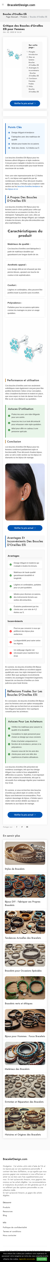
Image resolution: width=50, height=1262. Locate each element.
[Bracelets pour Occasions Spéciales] (25, 955)
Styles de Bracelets (15, 869)
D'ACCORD (42, 1259)
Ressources (8, 1211)
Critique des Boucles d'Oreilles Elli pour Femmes (23, 27)
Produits (23, 17)
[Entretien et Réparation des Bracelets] (25, 1086)
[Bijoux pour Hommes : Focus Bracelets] (25, 1020)
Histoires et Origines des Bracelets (23, 1134)
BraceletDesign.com (15, 1159)
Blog (5, 1215)
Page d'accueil (12, 17)
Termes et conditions (12, 1231)
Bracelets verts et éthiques (18, 1003)
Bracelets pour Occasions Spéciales (23, 970)
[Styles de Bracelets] (25, 853)
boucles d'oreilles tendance (29, 186)
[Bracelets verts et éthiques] (25, 987)
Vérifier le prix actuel (24, 103)
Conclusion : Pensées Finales (33, 81)
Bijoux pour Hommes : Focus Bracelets (25, 1036)
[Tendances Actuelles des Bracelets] (25, 922)
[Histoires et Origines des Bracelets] (25, 1119)
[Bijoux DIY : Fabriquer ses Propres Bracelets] (25, 886)
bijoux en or (13, 189)
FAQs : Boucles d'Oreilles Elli (34, 89)
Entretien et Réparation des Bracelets (24, 1101)
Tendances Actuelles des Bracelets (23, 938)
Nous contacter (9, 1235)
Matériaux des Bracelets (17, 1069)
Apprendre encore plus (27, 1259)
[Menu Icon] (3, 4)
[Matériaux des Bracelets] (25, 1053)
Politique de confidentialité (15, 1227)
